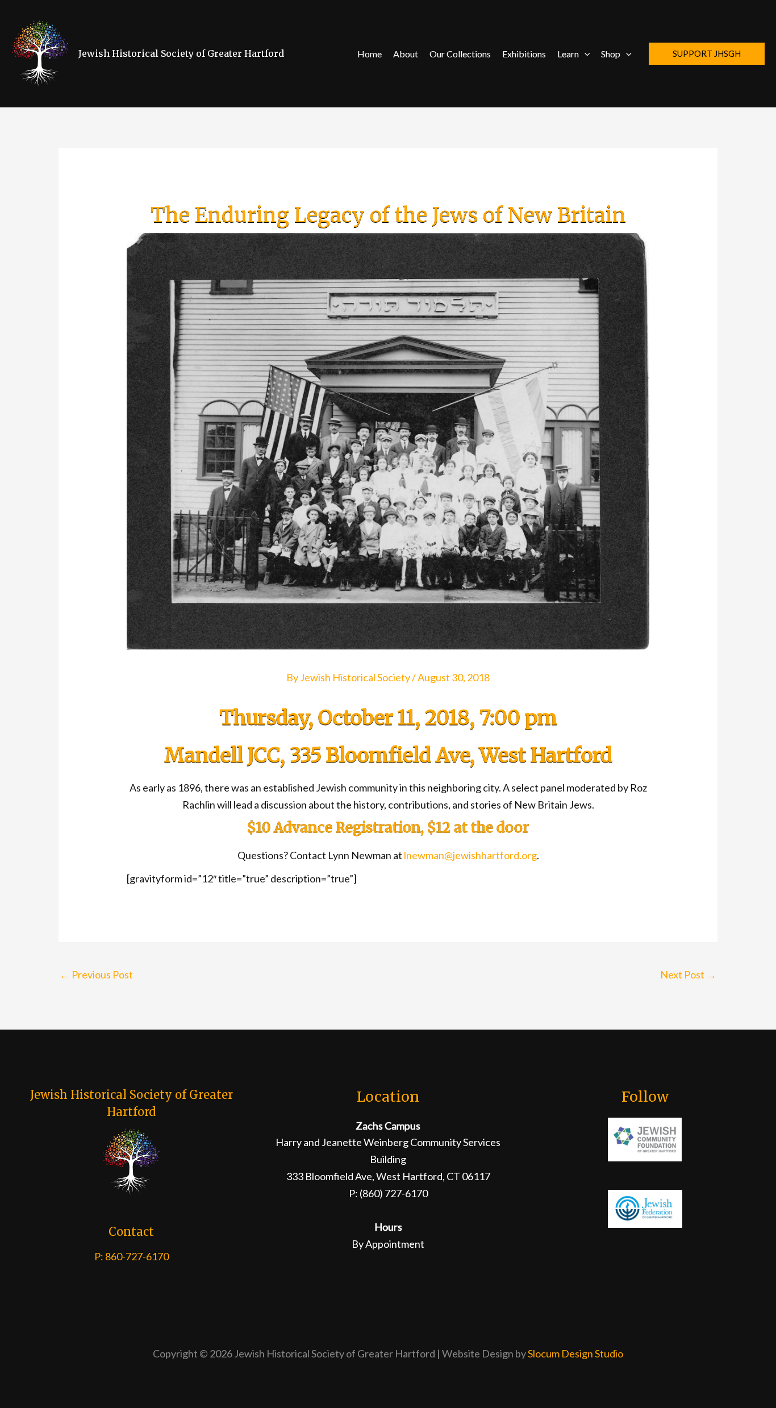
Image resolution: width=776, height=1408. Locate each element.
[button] (584, 53)
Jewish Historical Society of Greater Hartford (181, 53)
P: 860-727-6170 (131, 1256)
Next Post (688, 974)
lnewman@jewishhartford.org (470, 855)
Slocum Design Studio (575, 1353)
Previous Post (96, 974)
